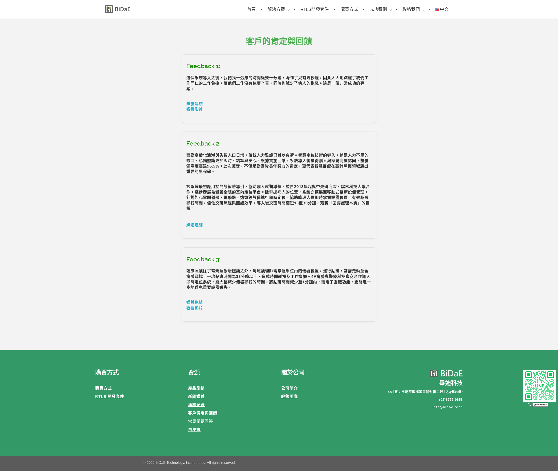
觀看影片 (194, 109)
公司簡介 (289, 388)
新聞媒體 (196, 396)
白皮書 (194, 429)
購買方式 (103, 388)
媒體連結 (194, 103)
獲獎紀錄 (196, 404)
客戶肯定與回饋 (202, 413)
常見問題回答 (200, 421)
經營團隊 (289, 396)
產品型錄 (196, 388)
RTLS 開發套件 (109, 396)
